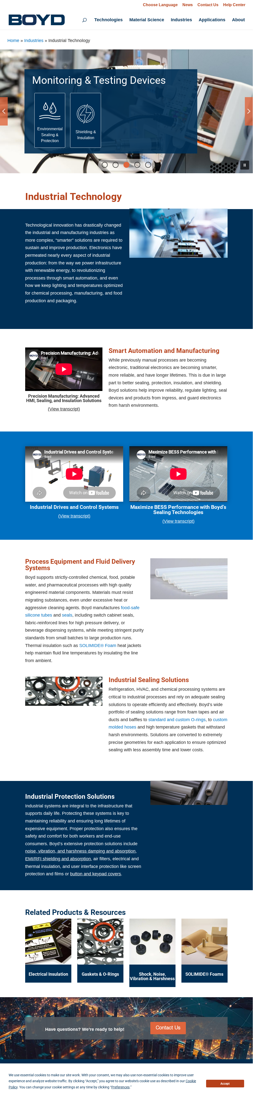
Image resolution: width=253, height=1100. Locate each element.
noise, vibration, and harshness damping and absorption (80, 851)
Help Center (234, 5)
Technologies (108, 20)
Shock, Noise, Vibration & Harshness (152, 976)
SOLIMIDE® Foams (204, 974)
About (238, 20)
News (187, 5)
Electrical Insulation (48, 974)
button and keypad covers (95, 873)
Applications (212, 20)
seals (67, 615)
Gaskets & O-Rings (100, 974)
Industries (181, 20)
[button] (50, 120)
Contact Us (207, 5)
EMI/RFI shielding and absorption (58, 858)
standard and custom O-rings (177, 719)
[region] (126, 111)
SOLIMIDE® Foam (97, 645)
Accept (225, 1083)
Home (13, 40)
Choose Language (160, 5)
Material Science (146, 20)
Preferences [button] (120, 1087)
